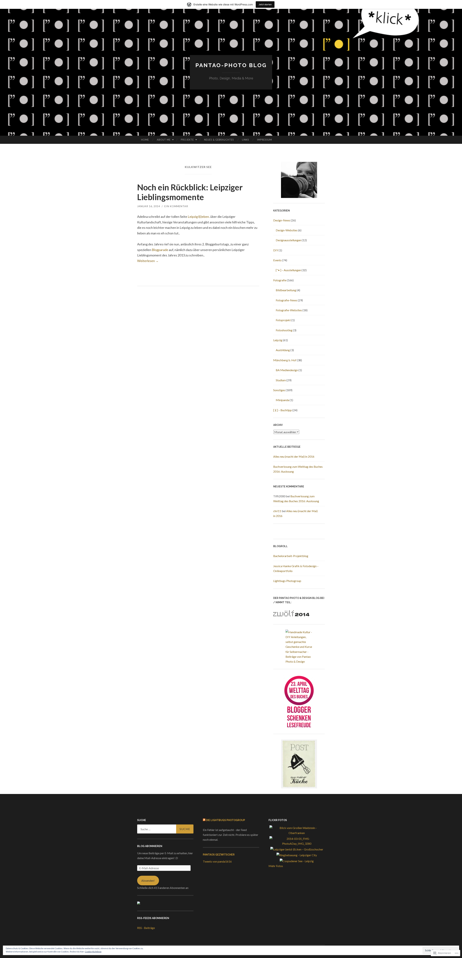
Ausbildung (283, 350)
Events (277, 260)
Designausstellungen (288, 240)
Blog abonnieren (149, 846)
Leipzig (277, 340)
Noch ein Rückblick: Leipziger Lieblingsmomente (190, 192)
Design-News (281, 220)
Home (145, 139)
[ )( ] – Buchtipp (282, 410)
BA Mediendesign (287, 370)
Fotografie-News (286, 300)
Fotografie (279, 280)
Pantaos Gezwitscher (219, 854)
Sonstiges (279, 390)
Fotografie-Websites (289, 310)
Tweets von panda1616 (217, 861)
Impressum (264, 139)
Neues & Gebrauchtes (219, 139)
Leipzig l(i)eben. (199, 217)
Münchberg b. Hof (284, 360)
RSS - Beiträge (146, 927)
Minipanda (282, 400)
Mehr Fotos (276, 866)
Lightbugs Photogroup (287, 580)
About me (164, 139)
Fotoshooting (284, 330)
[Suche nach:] (165, 828)
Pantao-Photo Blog (231, 65)
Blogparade (160, 250)
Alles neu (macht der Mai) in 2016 (293, 456)
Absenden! (148, 880)
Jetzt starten (265, 4)
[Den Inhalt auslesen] (204, 820)
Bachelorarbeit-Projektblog (290, 556)
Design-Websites (286, 230)
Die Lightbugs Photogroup (225, 820)
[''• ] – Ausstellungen (288, 270)
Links (245, 139)
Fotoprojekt (283, 320)
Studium (281, 380)
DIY (275, 250)
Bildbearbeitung (286, 290)
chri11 (277, 511)
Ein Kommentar (176, 206)
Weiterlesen (148, 261)
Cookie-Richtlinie (93, 951)
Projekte (187, 139)
